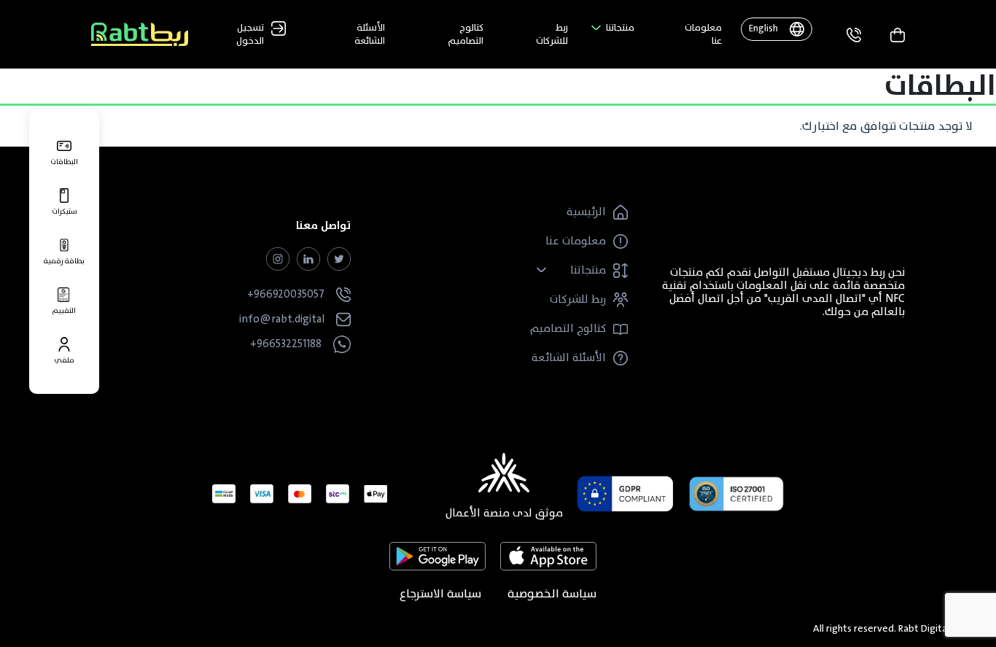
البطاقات (64, 160)
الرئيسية (586, 212)
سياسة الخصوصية (551, 594)
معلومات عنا (703, 34)
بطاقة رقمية (64, 260)
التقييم (64, 309)
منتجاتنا (620, 28)
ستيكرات (64, 210)
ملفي (64, 359)
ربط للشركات (552, 34)
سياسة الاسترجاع (440, 594)
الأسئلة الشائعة (369, 34)
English (763, 28)
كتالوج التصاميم (465, 34)
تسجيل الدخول (250, 34)
